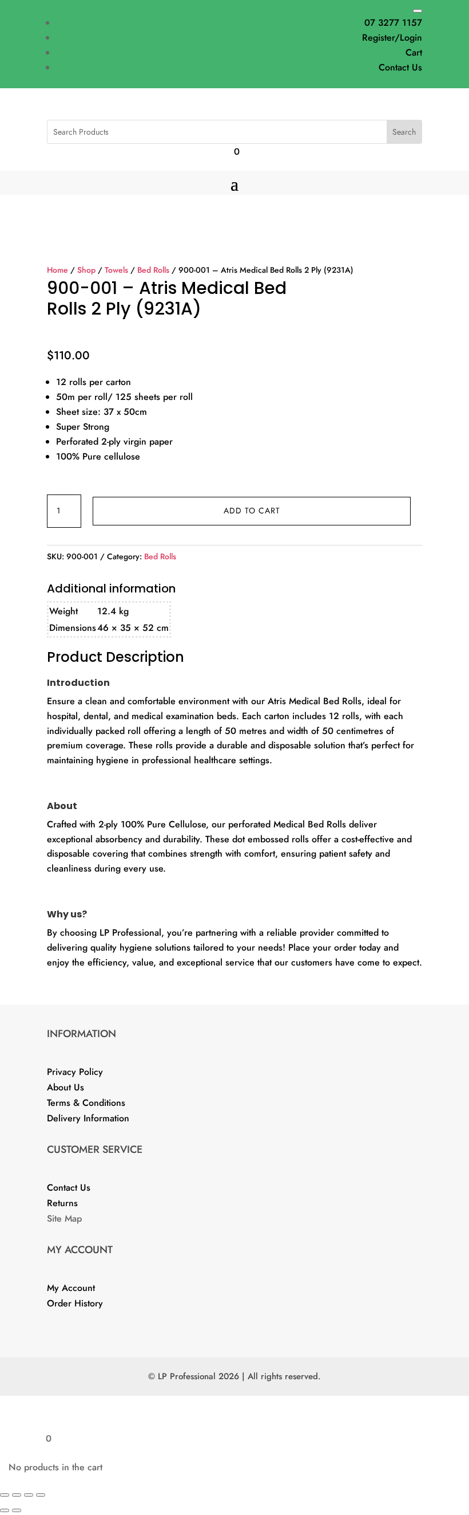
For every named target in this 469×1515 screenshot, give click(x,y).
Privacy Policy (75, 1071)
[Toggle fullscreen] (16, 1495)
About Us (65, 1087)
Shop (86, 270)
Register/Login (392, 37)
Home (57, 270)
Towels (116, 270)
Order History (75, 1303)
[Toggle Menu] (417, 11)
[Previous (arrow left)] (4, 1510)
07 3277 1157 (393, 22)
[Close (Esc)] (40, 1495)
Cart (414, 52)
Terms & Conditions (86, 1102)
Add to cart (252, 510)
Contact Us (400, 67)
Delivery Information (88, 1118)
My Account (71, 1287)
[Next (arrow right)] (16, 1510)
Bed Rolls (153, 270)
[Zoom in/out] (4, 1495)
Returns (62, 1203)
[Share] (28, 1495)
